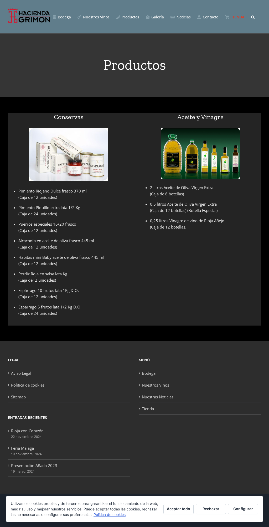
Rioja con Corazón (27, 430)
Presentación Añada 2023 (34, 465)
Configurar (243, 508)
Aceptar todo (178, 508)
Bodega (149, 373)
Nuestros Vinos (155, 385)
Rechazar (211, 508)
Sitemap (18, 396)
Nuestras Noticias (157, 396)
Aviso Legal (21, 373)
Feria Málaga (22, 448)
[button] (253, 16)
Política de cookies (27, 385)
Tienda (148, 408)
